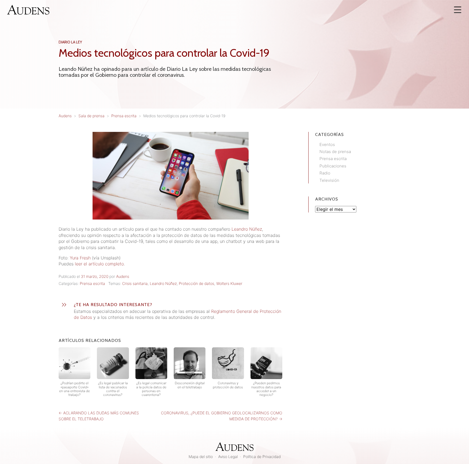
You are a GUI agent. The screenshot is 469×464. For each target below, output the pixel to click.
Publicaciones (332, 166)
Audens (122, 276)
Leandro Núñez (247, 229)
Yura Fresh (80, 257)
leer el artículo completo (99, 263)
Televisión (329, 180)
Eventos (327, 144)
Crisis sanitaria (135, 283)
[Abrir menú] (457, 10)
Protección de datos (196, 283)
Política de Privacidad (262, 456)
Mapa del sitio (201, 456)
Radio (324, 173)
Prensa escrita (92, 283)
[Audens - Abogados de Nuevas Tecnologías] (28, 9)
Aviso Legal (228, 456)
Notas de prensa (335, 151)
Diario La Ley (70, 42)
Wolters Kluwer (229, 283)
